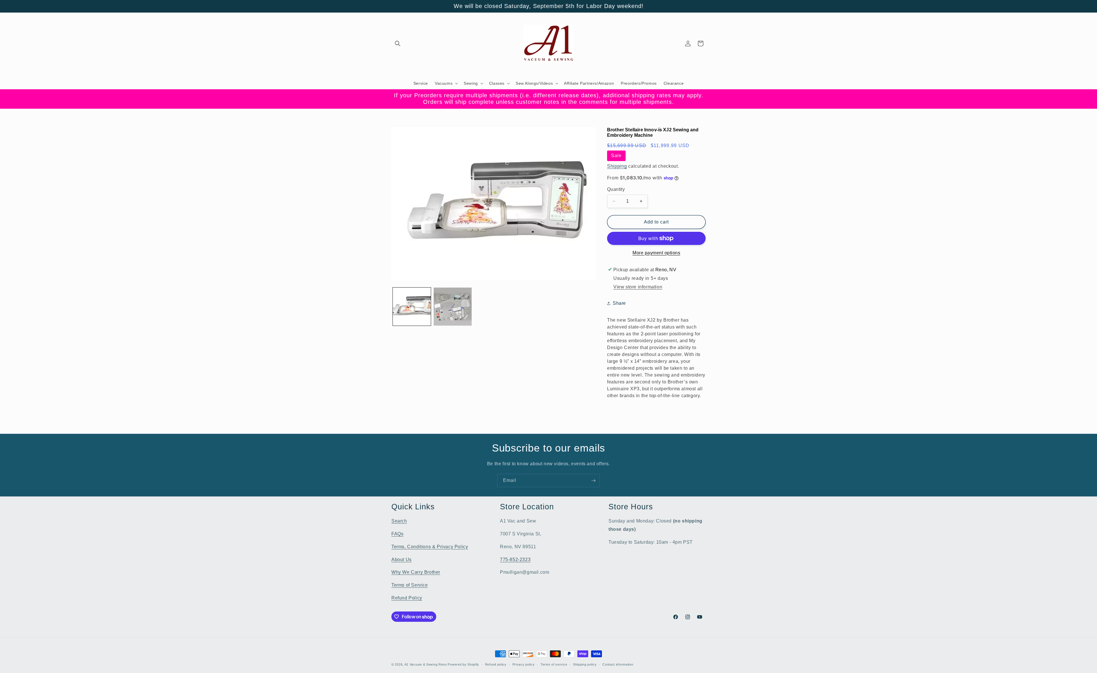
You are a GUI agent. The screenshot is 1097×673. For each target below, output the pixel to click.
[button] (397, 43)
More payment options (656, 252)
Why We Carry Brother (415, 572)
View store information (637, 286)
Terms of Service (409, 585)
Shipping (617, 166)
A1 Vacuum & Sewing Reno (426, 664)
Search (399, 520)
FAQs (397, 533)
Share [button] (619, 303)
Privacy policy (524, 664)
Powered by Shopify (463, 664)
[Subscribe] (593, 480)
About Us (401, 559)
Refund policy (496, 664)
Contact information (617, 664)
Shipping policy (585, 664)
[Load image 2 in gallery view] (453, 307)
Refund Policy (406, 597)
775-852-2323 (515, 559)
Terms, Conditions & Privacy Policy (429, 546)
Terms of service (554, 664)
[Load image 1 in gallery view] (412, 307)
